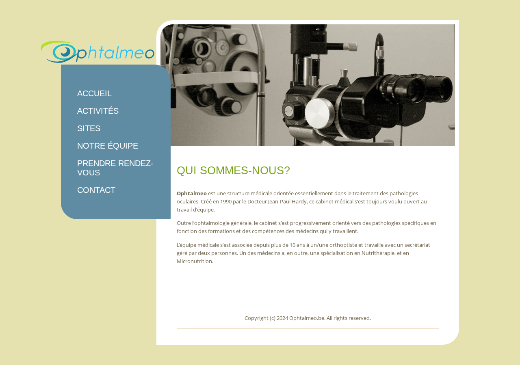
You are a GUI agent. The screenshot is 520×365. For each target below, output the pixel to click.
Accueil (94, 93)
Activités (98, 110)
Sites (88, 128)
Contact (96, 190)
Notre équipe (107, 145)
